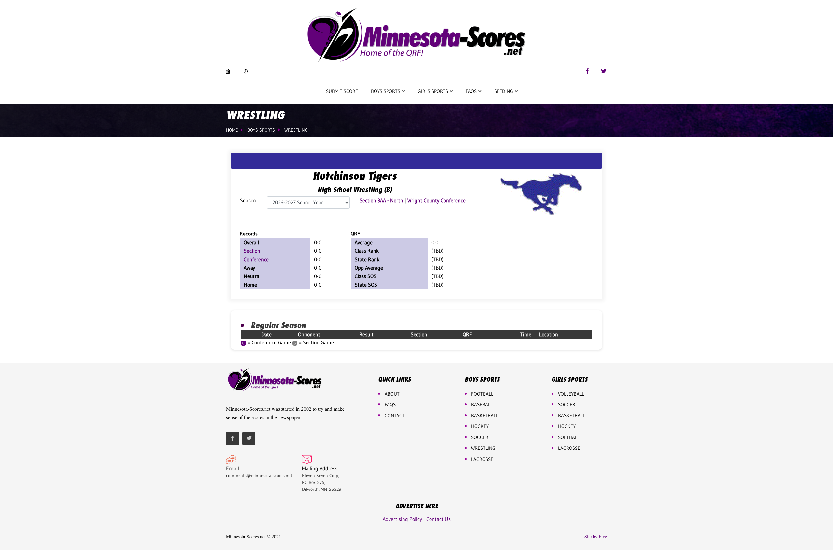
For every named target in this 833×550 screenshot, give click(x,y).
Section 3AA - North (381, 200)
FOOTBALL (482, 394)
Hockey (567, 426)
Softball (569, 437)
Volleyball (571, 394)
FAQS (472, 91)
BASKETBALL (484, 415)
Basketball (571, 415)
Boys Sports (386, 91)
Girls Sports (433, 91)
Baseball (482, 404)
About (392, 394)
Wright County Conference (436, 200)
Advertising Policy (402, 519)
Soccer (479, 437)
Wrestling (296, 130)
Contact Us (438, 519)
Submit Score (342, 91)
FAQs (390, 404)
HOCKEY (480, 426)
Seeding (504, 91)
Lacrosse (482, 459)
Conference (256, 259)
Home (232, 130)
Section (252, 251)
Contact (395, 415)
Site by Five (595, 537)
